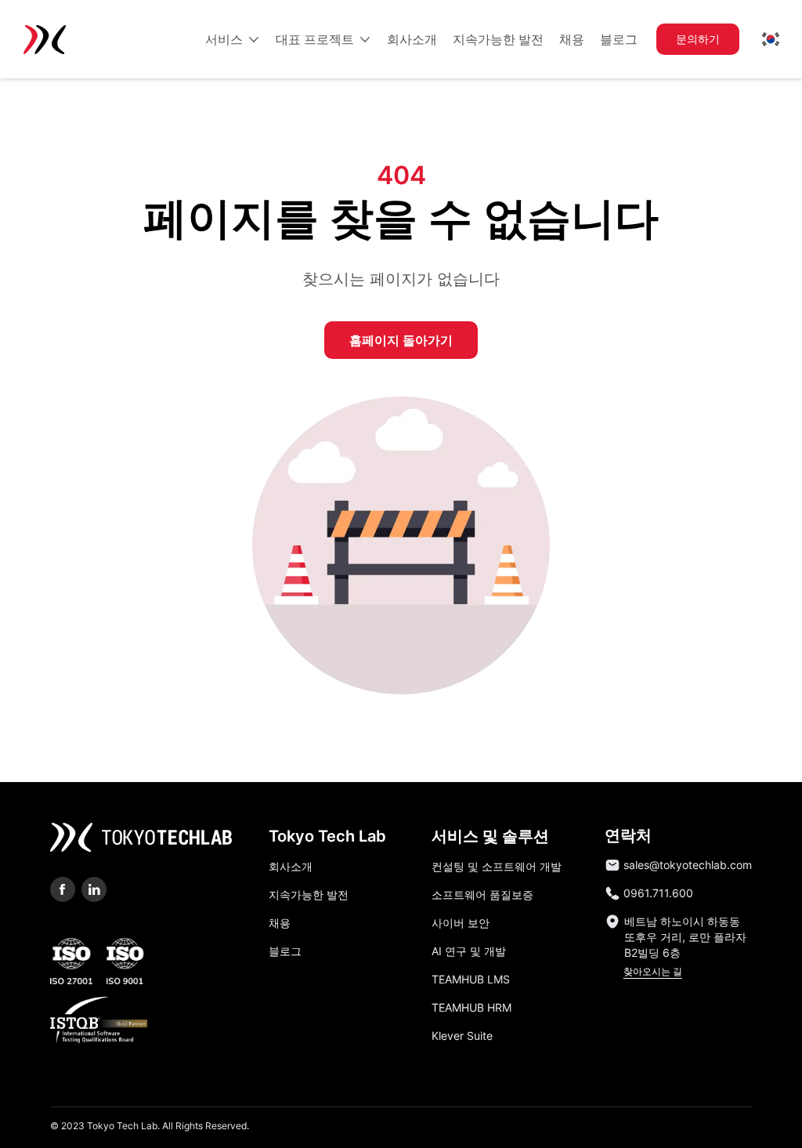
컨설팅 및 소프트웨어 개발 (497, 866)
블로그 (285, 951)
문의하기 (698, 38)
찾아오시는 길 (652, 971)
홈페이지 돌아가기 (401, 340)
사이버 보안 (461, 922)
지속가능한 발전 (309, 894)
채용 (280, 922)
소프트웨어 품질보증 (482, 894)
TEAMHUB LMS (471, 979)
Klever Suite (462, 1035)
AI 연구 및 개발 (469, 951)
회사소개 (290, 866)
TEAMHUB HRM (471, 1007)
